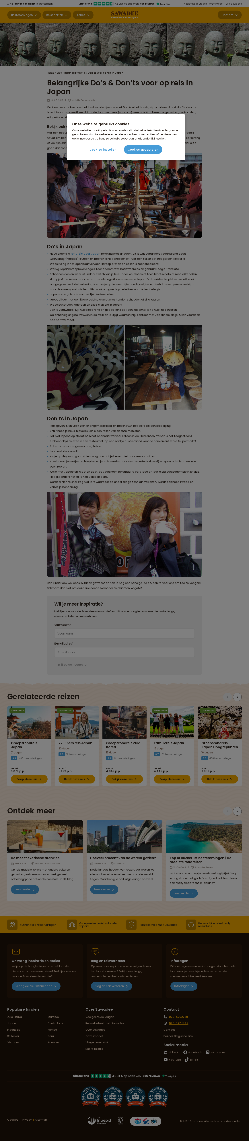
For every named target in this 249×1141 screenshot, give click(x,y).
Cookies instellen (103, 150)
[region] (126, 137)
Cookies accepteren (143, 150)
